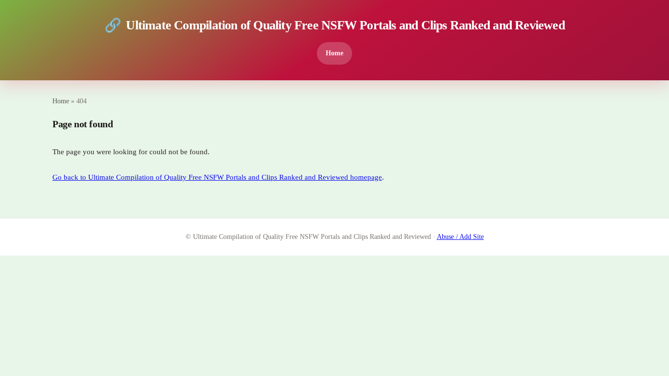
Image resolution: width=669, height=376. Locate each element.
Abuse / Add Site (460, 236)
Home (334, 53)
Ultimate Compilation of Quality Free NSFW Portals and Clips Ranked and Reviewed (334, 25)
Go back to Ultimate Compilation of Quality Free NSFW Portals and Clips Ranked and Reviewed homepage (217, 177)
